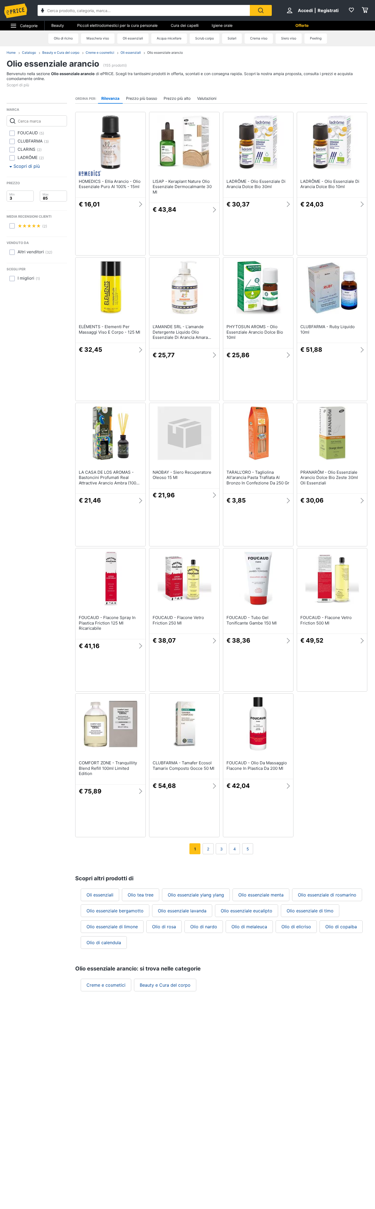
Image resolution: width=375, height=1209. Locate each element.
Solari (232, 38)
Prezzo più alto (177, 98)
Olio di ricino (63, 38)
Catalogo (29, 52)
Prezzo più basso (141, 98)
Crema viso (258, 38)
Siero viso (288, 38)
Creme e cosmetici (100, 52)
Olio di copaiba (341, 926)
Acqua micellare (169, 38)
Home (11, 52)
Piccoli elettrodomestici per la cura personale (117, 25)
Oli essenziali (133, 38)
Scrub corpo (204, 38)
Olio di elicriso (296, 926)
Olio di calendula (103, 942)
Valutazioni (206, 98)
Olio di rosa (164, 926)
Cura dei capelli (184, 25)
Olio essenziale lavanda (182, 910)
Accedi (305, 10)
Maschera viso (97, 38)
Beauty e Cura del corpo (60, 52)
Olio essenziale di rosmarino (327, 895)
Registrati (328, 10)
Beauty (57, 25)
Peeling (315, 38)
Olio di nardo (203, 926)
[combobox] (144, 10)
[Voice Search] (42, 11)
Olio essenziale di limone (112, 926)
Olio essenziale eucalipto (246, 910)
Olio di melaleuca (249, 926)
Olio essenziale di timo (310, 910)
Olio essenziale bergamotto (115, 910)
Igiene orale (222, 25)
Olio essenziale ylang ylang (196, 895)
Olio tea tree (140, 895)
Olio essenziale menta (261, 895)
